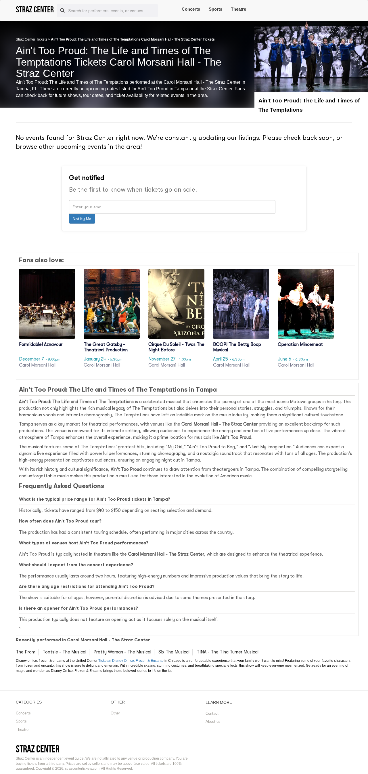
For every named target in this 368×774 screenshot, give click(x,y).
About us (213, 721)
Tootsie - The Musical (64, 652)
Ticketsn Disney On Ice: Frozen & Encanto (131, 661)
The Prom (25, 652)
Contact (212, 713)
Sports (215, 9)
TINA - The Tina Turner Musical (227, 652)
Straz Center (38, 749)
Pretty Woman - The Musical (122, 652)
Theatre (238, 9)
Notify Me (82, 218)
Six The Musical (173, 652)
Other (115, 713)
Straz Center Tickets (31, 39)
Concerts (191, 9)
